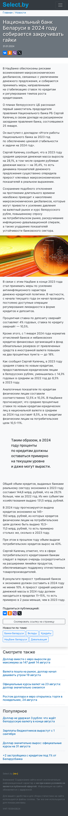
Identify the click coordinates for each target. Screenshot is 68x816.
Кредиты (46, 633)
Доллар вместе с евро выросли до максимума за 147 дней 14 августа (27, 660)
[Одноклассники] (10, 53)
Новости (20, 12)
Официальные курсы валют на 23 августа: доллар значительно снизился (32, 685)
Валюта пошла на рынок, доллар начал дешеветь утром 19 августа (29, 673)
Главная (8, 12)
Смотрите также (19, 652)
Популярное (15, 711)
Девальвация (39, 639)
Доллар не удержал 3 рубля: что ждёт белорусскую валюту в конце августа (29, 719)
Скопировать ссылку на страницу (34, 621)
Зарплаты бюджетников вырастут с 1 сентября (29, 732)
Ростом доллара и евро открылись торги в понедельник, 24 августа (32, 698)
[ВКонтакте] (5, 53)
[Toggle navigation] (60, 5)
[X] (19, 53)
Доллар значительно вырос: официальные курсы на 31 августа (32, 744)
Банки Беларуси (14, 633)
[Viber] (15, 53)
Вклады (32, 633)
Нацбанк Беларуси (15, 639)
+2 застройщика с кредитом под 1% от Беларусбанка (29, 757)
